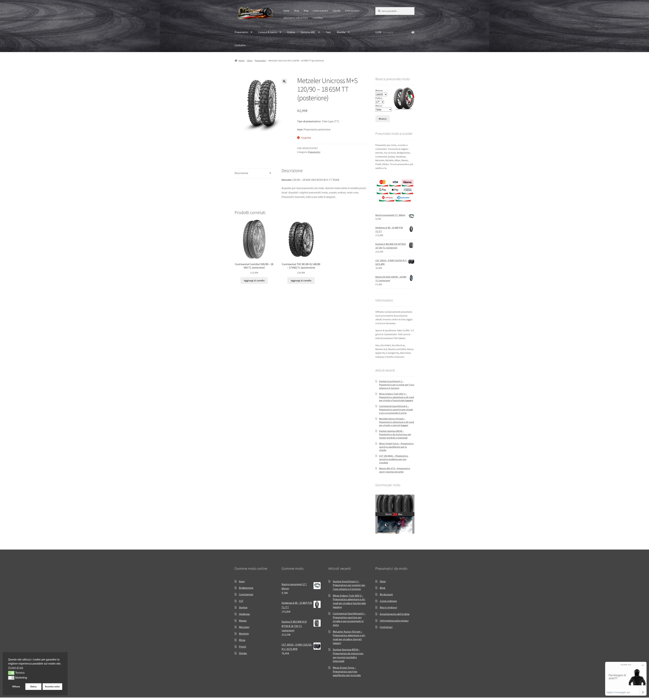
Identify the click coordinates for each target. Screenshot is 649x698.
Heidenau (244, 614)
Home (242, 60)
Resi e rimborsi (388, 607)
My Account (386, 594)
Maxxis (243, 620)
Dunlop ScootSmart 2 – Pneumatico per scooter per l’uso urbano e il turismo (396, 385)
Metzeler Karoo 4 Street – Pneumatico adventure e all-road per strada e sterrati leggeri (396, 422)
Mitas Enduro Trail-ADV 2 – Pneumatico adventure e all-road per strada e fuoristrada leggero (396, 397)
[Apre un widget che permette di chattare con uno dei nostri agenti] (626, 678)
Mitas (242, 640)
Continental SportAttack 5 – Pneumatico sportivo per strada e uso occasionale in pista (396, 409)
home (286, 10)
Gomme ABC (308, 32)
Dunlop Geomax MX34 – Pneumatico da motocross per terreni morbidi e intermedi (395, 434)
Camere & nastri (267, 32)
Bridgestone (246, 587)
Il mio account (352, 10)
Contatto (240, 45)
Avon (242, 581)
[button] (284, 81)
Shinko (243, 653)
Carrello (337, 10)
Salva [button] (33, 686)
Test (328, 32)
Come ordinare (320, 10)
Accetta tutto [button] (52, 686)
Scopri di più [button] (15, 667)
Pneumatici (241, 32)
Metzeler (244, 627)
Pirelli (242, 646)
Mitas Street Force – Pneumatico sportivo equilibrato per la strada (396, 447)
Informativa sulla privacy (296, 17)
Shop (296, 10)
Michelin (244, 633)
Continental (246, 594)
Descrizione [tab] (241, 173)
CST (241, 601)
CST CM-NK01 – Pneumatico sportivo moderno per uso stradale (393, 459)
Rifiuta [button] (16, 686)
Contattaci (318, 17)
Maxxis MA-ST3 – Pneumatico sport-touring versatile (394, 470)
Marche (341, 32)
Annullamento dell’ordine (395, 614)
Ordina (291, 32)
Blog (306, 10)
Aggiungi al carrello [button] (254, 280)
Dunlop (243, 607)
